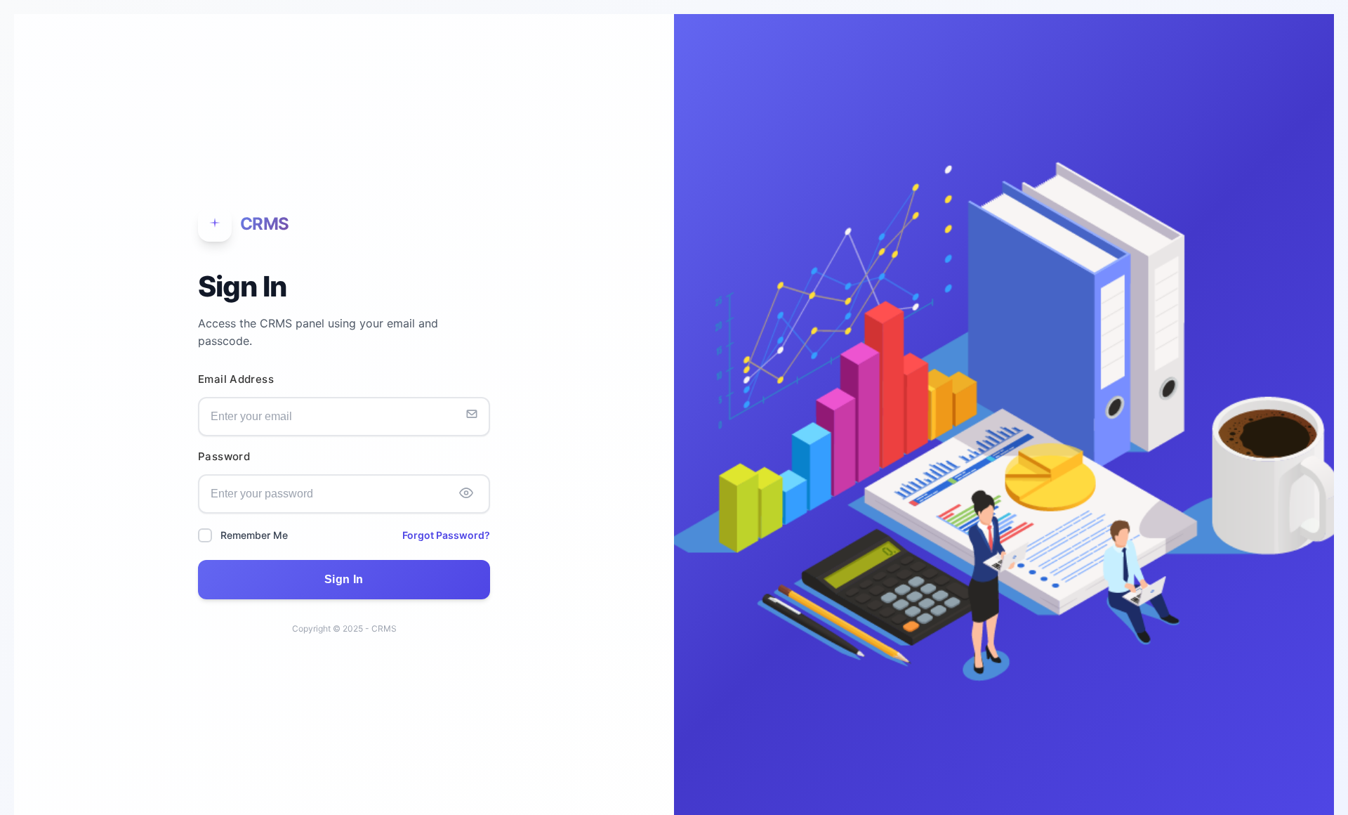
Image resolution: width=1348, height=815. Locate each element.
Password (224, 456)
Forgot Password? (446, 535)
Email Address (236, 379)
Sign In (344, 579)
